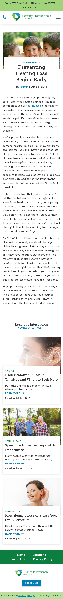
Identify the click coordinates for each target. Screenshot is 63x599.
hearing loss (33, 105)
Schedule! (31, 583)
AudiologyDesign (26, 595)
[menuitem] (21, 555)
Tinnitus (10, 371)
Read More (12, 393)
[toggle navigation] (58, 17)
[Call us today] (4, 17)
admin (24, 86)
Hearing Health (31, 62)
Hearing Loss (12, 511)
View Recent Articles (30, 328)
